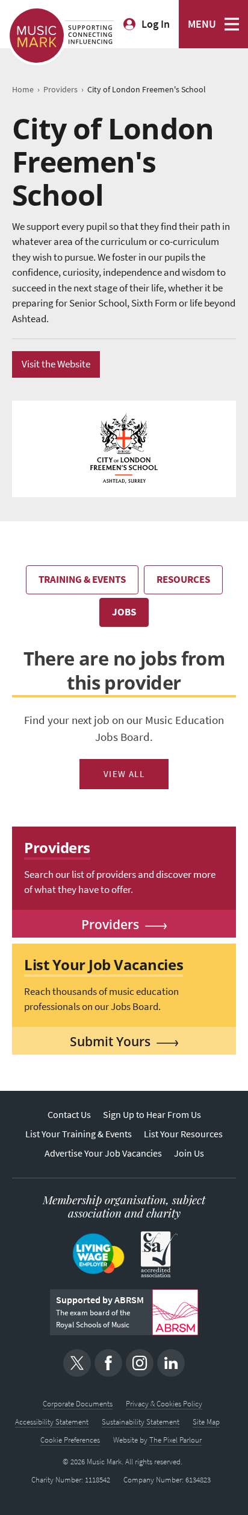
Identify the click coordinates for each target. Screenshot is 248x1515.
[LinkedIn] (171, 1363)
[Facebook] (108, 1363)
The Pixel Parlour (175, 1440)
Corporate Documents (78, 1404)
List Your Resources (183, 1134)
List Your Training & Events (78, 1134)
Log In (155, 24)
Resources (183, 579)
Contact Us (69, 1114)
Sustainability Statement (140, 1422)
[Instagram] (139, 1363)
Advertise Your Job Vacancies (103, 1153)
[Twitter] (77, 1363)
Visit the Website (56, 364)
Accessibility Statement (51, 1422)
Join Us (189, 1153)
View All (124, 774)
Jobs (124, 612)
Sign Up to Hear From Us (152, 1114)
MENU (202, 24)
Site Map (206, 1422)
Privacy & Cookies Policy (164, 1404)
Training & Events (82, 579)
